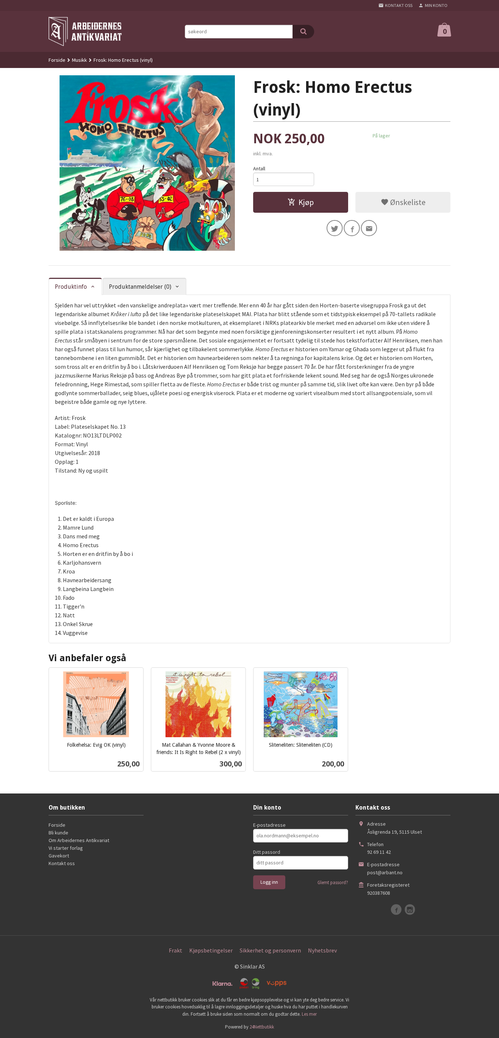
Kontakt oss (62, 863)
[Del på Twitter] (335, 228)
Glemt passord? (332, 882)
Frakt (175, 950)
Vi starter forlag (66, 848)
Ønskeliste (407, 202)
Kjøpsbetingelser (211, 950)
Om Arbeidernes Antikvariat (79, 840)
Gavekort (59, 855)
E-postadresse (269, 825)
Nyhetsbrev (322, 950)
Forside (57, 60)
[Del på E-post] (369, 228)
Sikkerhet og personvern (270, 950)
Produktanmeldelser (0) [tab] (140, 286)
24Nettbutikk (262, 1027)
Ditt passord (266, 852)
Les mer (309, 1014)
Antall (259, 168)
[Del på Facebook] (352, 228)
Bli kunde (58, 832)
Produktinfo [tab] (71, 286)
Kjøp (306, 202)
